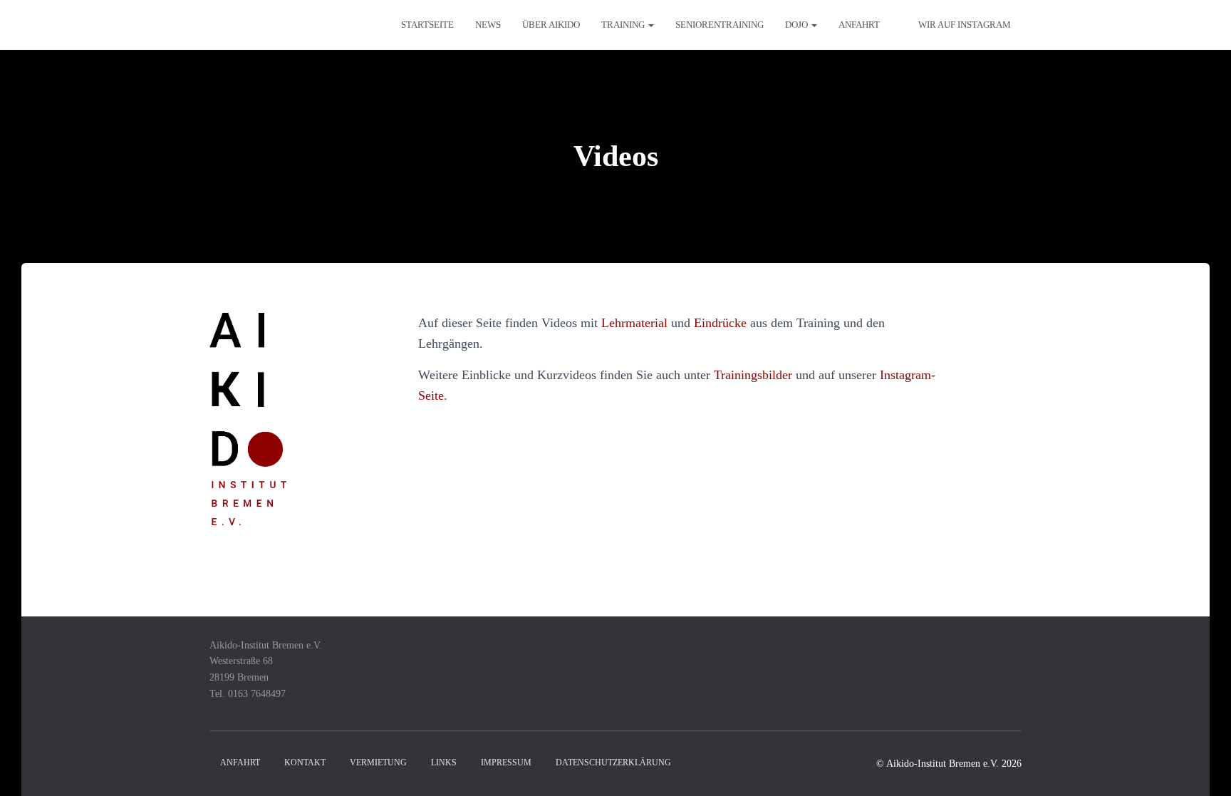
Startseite (427, 24)
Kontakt (305, 762)
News (488, 24)
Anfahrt (859, 24)
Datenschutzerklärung (613, 762)
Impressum (506, 762)
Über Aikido (551, 24)
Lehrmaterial (634, 323)
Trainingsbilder (753, 375)
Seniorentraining (719, 24)
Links (444, 762)
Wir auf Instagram (964, 24)
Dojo (797, 24)
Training (624, 24)
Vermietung (378, 762)
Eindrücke (720, 323)
